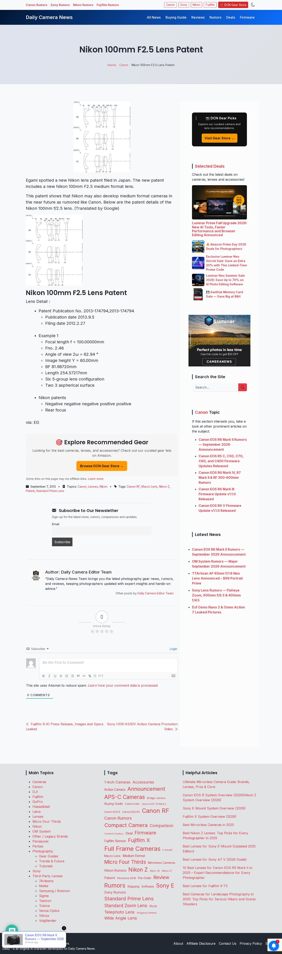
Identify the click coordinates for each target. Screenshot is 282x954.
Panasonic (40, 841)
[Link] (90, 675)
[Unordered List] (72, 675)
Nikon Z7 (167, 870)
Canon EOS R (112, 811)
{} (95, 675)
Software (147, 886)
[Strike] (61, 675)
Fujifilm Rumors (108, 5)
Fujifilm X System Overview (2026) (209, 816)
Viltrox (44, 916)
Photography (42, 851)
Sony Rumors (60, 5)
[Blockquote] (78, 675)
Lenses (93, 486)
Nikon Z (164, 486)
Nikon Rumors (83, 5)
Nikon (196, 4)
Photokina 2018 (126, 878)
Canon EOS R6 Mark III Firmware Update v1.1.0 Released (217, 494)
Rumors (215, 17)
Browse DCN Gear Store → (101, 466)
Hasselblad (41, 807)
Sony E (165, 885)
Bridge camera (156, 798)
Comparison (161, 825)
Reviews (198, 17)
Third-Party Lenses (47, 876)
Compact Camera (126, 825)
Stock (153, 906)
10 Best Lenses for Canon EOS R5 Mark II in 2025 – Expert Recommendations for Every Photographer (217, 873)
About (178, 943)
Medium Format (134, 856)
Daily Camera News (49, 17)
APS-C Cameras (124, 797)
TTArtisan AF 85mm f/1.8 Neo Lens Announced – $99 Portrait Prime (217, 578)
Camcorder (132, 803)
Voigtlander (48, 920)
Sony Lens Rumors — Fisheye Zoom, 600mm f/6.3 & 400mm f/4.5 (216, 595)
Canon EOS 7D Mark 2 (154, 803)
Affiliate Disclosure (201, 943)
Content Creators (113, 833)
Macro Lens (149, 486)
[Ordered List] (67, 675)
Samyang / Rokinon (54, 891)
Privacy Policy (251, 943)
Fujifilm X (139, 840)
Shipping (133, 886)
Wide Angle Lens (120, 918)
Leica (36, 811)
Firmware (247, 17)
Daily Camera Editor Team (155, 593)
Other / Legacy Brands (50, 836)
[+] (101, 675)
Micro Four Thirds (46, 821)
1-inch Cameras (117, 782)
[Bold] (43, 675)
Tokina (44, 906)
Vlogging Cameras (147, 912)
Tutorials (46, 866)
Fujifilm (210, 4)
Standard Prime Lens (50, 491)
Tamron (45, 901)
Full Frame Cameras (132, 848)
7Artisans (46, 881)
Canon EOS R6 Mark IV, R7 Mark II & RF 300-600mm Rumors (220, 477)
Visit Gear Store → (220, 138)
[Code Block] (84, 675)
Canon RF (133, 486)
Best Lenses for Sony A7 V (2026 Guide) (215, 859)
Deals (230, 17)
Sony (183, 4)
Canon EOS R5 (131, 811)
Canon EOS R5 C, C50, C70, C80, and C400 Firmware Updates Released (221, 461)
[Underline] (55, 675)
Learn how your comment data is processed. (123, 685)
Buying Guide (176, 17)
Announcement (146, 789)
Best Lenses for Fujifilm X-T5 (205, 886)
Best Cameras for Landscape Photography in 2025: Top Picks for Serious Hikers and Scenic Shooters (219, 899)
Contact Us (227, 943)
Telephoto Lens (119, 912)
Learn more (95, 478)
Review (161, 877)
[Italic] (49, 675)
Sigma (44, 896)
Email (55, 524)
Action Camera (114, 790)
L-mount (167, 850)
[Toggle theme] (253, 5)
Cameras (39, 782)
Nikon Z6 (155, 871)
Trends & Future (51, 861)
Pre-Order (144, 878)
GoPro (37, 802)
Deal (129, 833)
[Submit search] (242, 387)
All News (154, 17)
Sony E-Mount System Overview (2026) (214, 808)
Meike (43, 886)
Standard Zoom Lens (125, 905)
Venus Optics (49, 911)
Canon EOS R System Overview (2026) (213, 795)
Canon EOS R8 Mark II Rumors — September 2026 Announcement (223, 444)
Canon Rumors (36, 5)
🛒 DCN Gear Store (233, 5)
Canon (170, 4)
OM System (41, 831)
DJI (35, 792)
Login (173, 649)
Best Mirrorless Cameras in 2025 (209, 825)
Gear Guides (48, 856)
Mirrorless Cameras (161, 862)
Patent (30, 491)
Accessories (143, 782)
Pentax (37, 846)
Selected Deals (210, 166)
